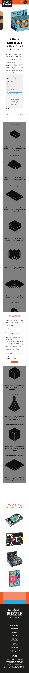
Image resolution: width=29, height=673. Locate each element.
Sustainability (15, 644)
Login (14, 649)
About (14, 635)
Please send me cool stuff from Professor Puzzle (14, 333)
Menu (25, 2)
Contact (14, 629)
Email (7, 329)
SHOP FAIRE (14, 651)
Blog (14, 643)
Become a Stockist (14, 650)
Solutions (14, 625)
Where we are (14, 638)
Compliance (14, 632)
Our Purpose (14, 640)
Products (14, 622)
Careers (14, 639)
